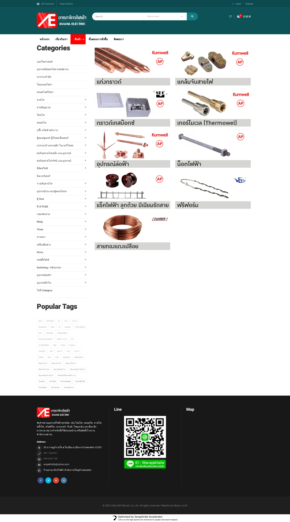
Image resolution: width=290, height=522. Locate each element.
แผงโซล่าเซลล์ (45, 62)
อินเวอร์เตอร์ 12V (60, 369)
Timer (40, 229)
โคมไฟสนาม (69, 387)
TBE (55, 345)
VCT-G (77, 351)
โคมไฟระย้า (55, 387)
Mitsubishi (80, 327)
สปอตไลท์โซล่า (45, 92)
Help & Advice (66, 3)
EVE (53, 327)
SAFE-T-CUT (62, 339)
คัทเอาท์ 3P (43, 363)
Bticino (50, 321)
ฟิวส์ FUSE (42, 206)
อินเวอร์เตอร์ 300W (77, 369)
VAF (51, 351)
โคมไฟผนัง (43, 387)
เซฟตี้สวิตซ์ (43, 260)
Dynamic (43, 327)
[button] (244, 16)
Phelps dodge (46, 339)
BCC (40, 321)
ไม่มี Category (44, 290)
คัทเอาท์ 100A (44, 369)
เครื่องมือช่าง (44, 245)
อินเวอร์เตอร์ (43, 176)
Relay (40, 222)
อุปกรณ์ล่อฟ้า (44, 275)
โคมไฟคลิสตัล (65, 381)
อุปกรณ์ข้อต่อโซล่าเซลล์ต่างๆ (52, 69)
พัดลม (40, 252)
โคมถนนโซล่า (44, 84)
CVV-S (74, 321)
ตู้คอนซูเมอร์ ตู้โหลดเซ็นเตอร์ (52, 138)
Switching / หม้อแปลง (49, 267)
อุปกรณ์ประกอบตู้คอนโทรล (52, 191)
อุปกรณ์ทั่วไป (44, 283)
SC (72, 339)
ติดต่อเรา (119, 39)
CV (59, 321)
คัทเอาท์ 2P (79, 357)
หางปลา (41, 237)
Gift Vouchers (47, 3)
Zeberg (66, 357)
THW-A (72, 345)
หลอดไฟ (41, 123)
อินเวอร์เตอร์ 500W (46, 375)
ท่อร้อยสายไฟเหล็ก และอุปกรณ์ (54, 153)
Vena (41, 357)
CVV (66, 321)
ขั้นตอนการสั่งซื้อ (98, 39)
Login (237, 3)
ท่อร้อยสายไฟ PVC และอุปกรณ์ (54, 161)
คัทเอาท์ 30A (56, 363)
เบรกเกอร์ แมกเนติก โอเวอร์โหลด (55, 145)
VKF (49, 357)
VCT (68, 351)
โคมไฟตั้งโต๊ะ (80, 381)
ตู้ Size (40, 199)
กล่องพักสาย (43, 214)
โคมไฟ (41, 115)
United (42, 351)
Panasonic (62, 333)
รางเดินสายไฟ (44, 183)
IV (59, 327)
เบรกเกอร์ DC (44, 77)
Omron (49, 333)
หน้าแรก (44, 39)
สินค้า (78, 39)
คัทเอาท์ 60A (71, 363)
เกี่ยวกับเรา (61, 39)
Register (249, 3)
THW (63, 345)
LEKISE (68, 327)
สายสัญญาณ (44, 107)
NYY (40, 333)
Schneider (44, 345)
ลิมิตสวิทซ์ (42, 168)
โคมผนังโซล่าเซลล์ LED (67, 375)
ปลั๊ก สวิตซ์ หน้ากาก (47, 130)
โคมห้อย (42, 381)
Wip (57, 357)
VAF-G (59, 351)
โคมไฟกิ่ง (52, 381)
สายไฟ (40, 100)
